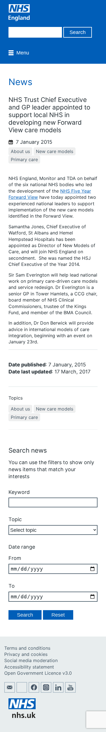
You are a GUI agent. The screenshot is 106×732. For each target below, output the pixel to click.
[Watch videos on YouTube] (70, 691)
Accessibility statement (29, 667)
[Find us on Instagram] (46, 691)
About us (20, 151)
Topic (15, 519)
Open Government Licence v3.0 (38, 673)
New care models (54, 151)
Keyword (19, 492)
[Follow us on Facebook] (34, 691)
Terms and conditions (27, 648)
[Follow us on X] (21, 691)
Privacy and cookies (25, 654)
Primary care (24, 159)
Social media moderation (31, 660)
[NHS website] (22, 716)
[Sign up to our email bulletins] (9, 691)
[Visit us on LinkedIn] (58, 691)
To (11, 586)
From (14, 558)
